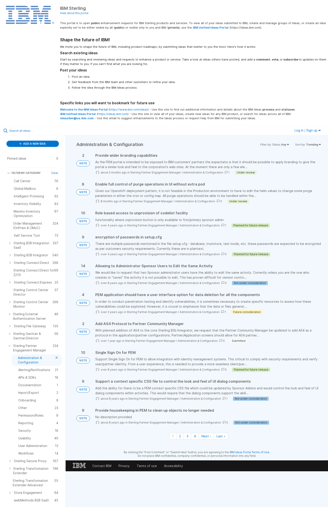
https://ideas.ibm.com (113, 114)
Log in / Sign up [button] (306, 130)
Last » (220, 436)
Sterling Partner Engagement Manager (155, 172)
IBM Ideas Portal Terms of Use (249, 452)
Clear (54, 173)
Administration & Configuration (203, 172)
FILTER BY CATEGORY (26, 173)
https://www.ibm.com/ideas (129, 109)
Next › (206, 436)
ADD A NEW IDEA (34, 143)
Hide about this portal (74, 13)
